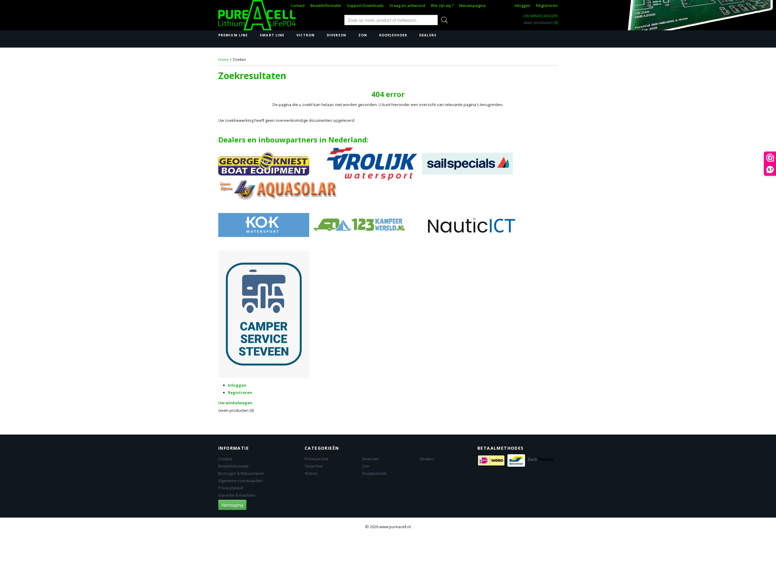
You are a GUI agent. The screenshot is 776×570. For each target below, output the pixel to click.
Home (223, 59)
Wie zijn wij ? (442, 5)
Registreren (547, 5)
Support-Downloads (365, 5)
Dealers (427, 35)
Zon (362, 35)
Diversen (336, 35)
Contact (298, 5)
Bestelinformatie (325, 5)
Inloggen (522, 5)
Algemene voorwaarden (240, 480)
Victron (305, 35)
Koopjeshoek (393, 35)
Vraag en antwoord (407, 5)
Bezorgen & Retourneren (241, 473)
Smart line (272, 35)
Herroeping (232, 505)
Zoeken (443, 20)
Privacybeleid (230, 488)
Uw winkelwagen (540, 15)
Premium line (233, 35)
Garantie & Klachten (236, 495)
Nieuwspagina (472, 5)
